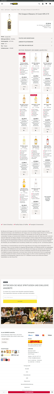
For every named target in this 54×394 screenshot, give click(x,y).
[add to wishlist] (46, 3)
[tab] (36, 38)
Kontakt (27, 368)
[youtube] (9, 360)
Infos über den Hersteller (26, 45)
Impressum (27, 387)
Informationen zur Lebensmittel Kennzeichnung (24, 83)
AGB (27, 378)
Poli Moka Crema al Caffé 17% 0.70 (24, 105)
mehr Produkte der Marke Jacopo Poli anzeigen (47, 198)
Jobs (27, 372)
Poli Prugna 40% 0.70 (47, 105)
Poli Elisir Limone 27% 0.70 (24, 146)
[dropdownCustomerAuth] (42, 4)
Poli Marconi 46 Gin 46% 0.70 (36, 189)
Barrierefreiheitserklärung (27, 384)
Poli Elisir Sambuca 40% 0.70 (36, 63)
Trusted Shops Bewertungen (26, 38)
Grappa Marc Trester (15, 9)
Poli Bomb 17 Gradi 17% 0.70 (36, 105)
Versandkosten (48, 25)
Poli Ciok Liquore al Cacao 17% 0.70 (47, 63)
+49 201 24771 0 (36, 356)
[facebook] (2, 360)
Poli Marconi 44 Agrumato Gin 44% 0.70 (24, 190)
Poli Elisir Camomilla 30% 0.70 (35, 146)
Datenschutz (27, 381)
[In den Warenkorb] (23, 89)
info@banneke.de (36, 358)
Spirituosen (7, 9)
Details (24, 86)
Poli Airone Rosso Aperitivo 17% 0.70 (24, 63)
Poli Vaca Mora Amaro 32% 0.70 (47, 146)
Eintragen (20, 301)
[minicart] (50, 4)
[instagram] (4, 360)
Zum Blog (4, 342)
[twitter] (7, 360)
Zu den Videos (5, 339)
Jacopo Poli (7, 36)
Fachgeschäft (27, 365)
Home (2, 9)
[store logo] (13, 4)
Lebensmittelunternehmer (26, 41)
